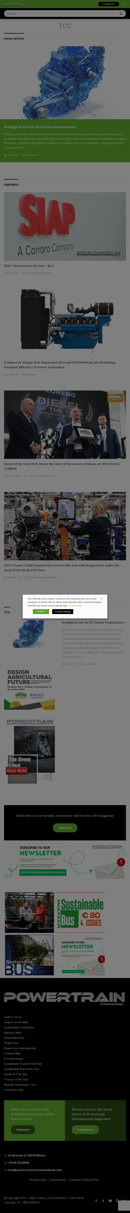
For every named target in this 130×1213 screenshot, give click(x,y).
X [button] (101, 598)
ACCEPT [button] (41, 611)
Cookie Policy (75, 605)
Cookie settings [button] (63, 611)
